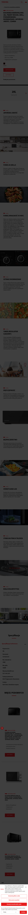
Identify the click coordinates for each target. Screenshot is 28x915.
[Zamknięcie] (25, 887)
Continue (23, 912)
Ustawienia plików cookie (14, 896)
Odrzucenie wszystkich (14, 900)
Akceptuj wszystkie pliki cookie (14, 904)
